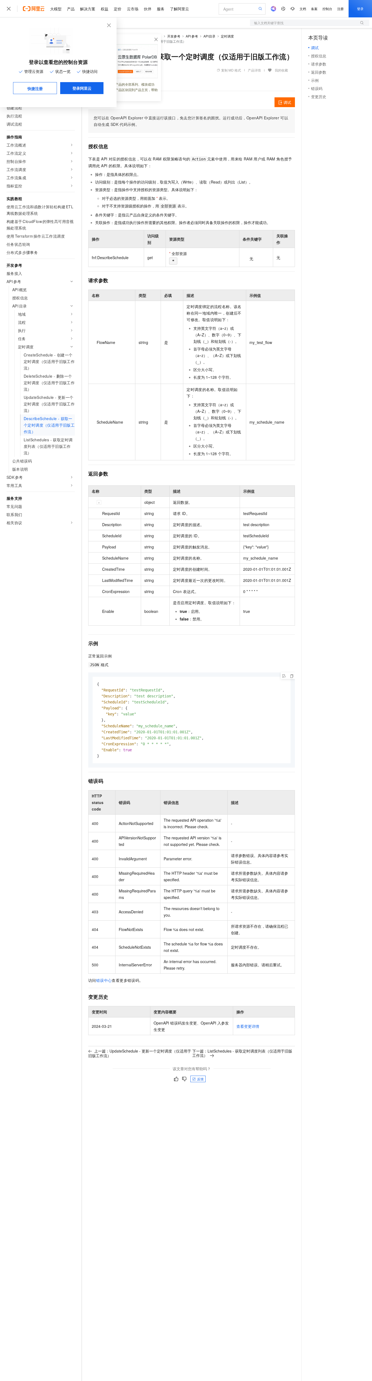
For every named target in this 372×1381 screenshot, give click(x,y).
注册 (340, 8)
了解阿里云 (179, 8)
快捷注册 (35, 88)
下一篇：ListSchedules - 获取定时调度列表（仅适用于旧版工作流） (242, 1053)
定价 (117, 8)
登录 (360, 8)
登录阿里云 (82, 88)
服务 (160, 8)
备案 (314, 8)
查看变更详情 (247, 1026)
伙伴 (147, 8)
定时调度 (227, 36)
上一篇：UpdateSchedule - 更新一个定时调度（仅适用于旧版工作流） (139, 1053)
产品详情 (254, 70)
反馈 (200, 1078)
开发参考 (173, 36)
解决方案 (87, 8)
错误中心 (104, 980)
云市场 (132, 8)
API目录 (209, 36)
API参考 (192, 36)
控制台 (327, 8)
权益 (104, 8)
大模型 (56, 8)
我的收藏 (281, 70)
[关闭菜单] (8, 8)
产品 (71, 8)
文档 (303, 8)
